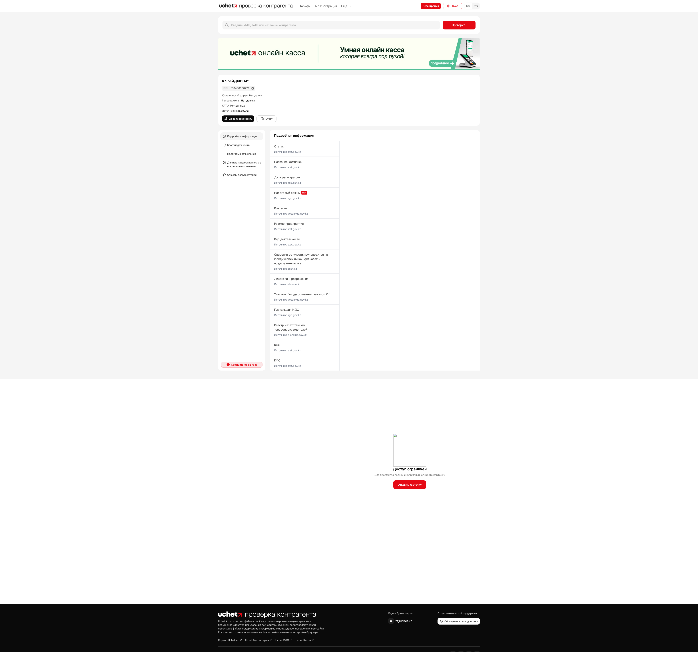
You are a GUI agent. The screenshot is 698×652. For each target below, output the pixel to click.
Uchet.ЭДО (282, 640)
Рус (476, 6)
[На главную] (256, 6)
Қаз (468, 6)
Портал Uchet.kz (228, 640)
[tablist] (241, 155)
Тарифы (305, 6)
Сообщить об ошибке (244, 364)
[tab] (241, 136)
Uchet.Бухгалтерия (257, 640)
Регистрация (431, 5)
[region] (349, 54)
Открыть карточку (410, 484)
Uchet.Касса (303, 640)
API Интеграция (326, 6)
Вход (455, 5)
